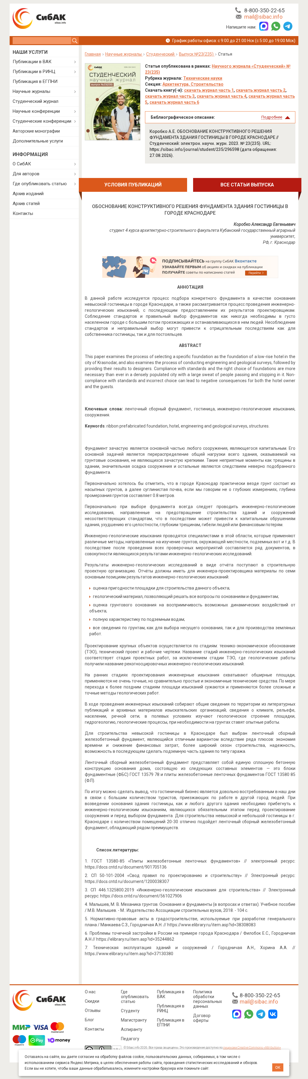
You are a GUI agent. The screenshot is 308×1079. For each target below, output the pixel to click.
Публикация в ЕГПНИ (35, 81)
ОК (277, 1067)
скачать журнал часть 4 (221, 96)
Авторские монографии (36, 131)
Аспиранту (131, 1029)
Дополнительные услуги (38, 141)
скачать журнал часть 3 (170, 96)
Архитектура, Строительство (192, 84)
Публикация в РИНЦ (170, 1008)
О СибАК (22, 164)
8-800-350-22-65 (264, 10)
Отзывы (92, 1010)
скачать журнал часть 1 (209, 90)
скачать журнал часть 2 (260, 90)
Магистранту (134, 1020)
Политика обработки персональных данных (207, 999)
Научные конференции (36, 111)
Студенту (130, 1010)
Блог (89, 1019)
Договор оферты (202, 1018)
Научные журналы (31, 91)
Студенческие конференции (42, 121)
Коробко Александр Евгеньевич (264, 224)
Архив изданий (28, 193)
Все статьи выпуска (247, 185)
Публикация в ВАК (170, 994)
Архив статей (26, 203)
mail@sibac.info (263, 17)
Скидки (92, 1001)
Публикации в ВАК (32, 61)
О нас (90, 991)
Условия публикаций (133, 185)
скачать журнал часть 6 (174, 102)
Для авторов (26, 173)
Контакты (23, 213)
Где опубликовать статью (40, 183)
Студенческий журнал (35, 101)
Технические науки (202, 78)
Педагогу (130, 1038)
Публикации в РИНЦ (34, 71)
